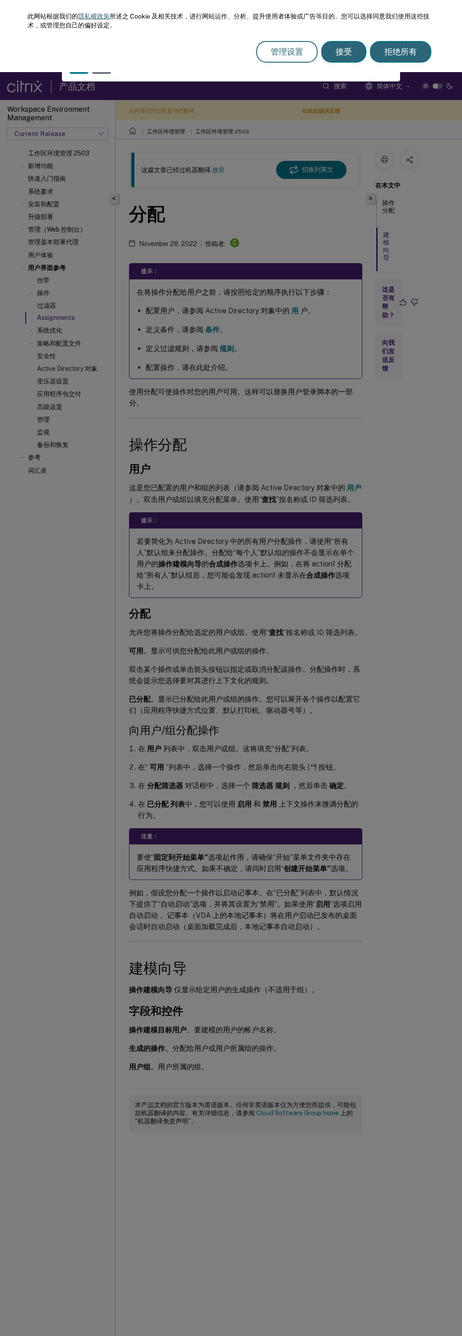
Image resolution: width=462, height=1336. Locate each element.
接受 (344, 51)
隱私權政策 (94, 16)
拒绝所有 (400, 51)
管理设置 (287, 51)
